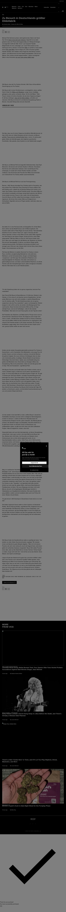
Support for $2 (34, 462)
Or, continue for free (34, 470)
